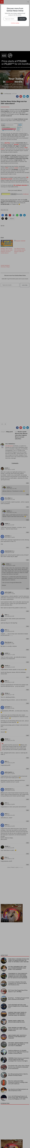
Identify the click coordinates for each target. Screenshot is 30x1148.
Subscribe (22, 19)
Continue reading (15, 23)
